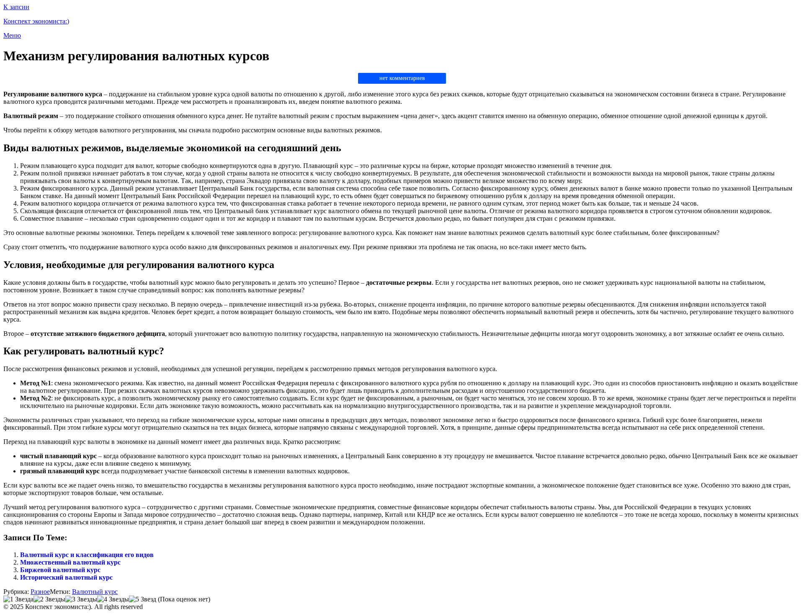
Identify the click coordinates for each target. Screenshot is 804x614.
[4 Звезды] (113, 599)
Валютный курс (95, 591)
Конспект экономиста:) (36, 21)
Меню (12, 35)
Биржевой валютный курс (60, 569)
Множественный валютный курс (70, 562)
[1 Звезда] (18, 599)
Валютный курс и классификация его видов (87, 554)
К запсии (16, 6)
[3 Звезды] (81, 599)
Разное (40, 591)
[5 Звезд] (142, 599)
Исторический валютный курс (66, 577)
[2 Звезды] (49, 599)
